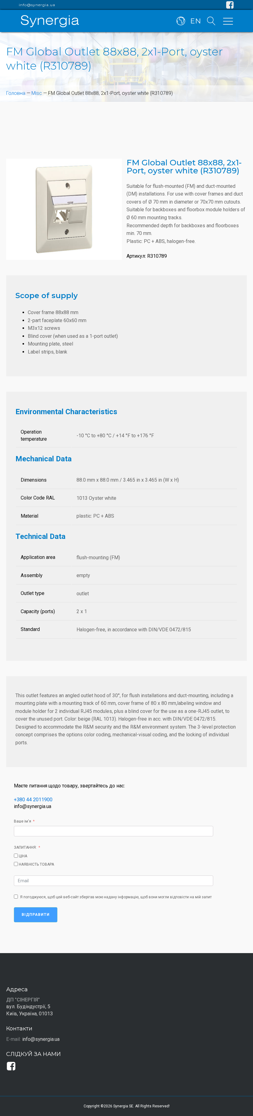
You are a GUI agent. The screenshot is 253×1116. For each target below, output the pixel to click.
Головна (15, 93)
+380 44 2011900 (33, 800)
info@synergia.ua (37, 5)
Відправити (36, 914)
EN (195, 21)
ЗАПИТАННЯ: (25, 847)
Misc (36, 93)
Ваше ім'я (22, 821)
